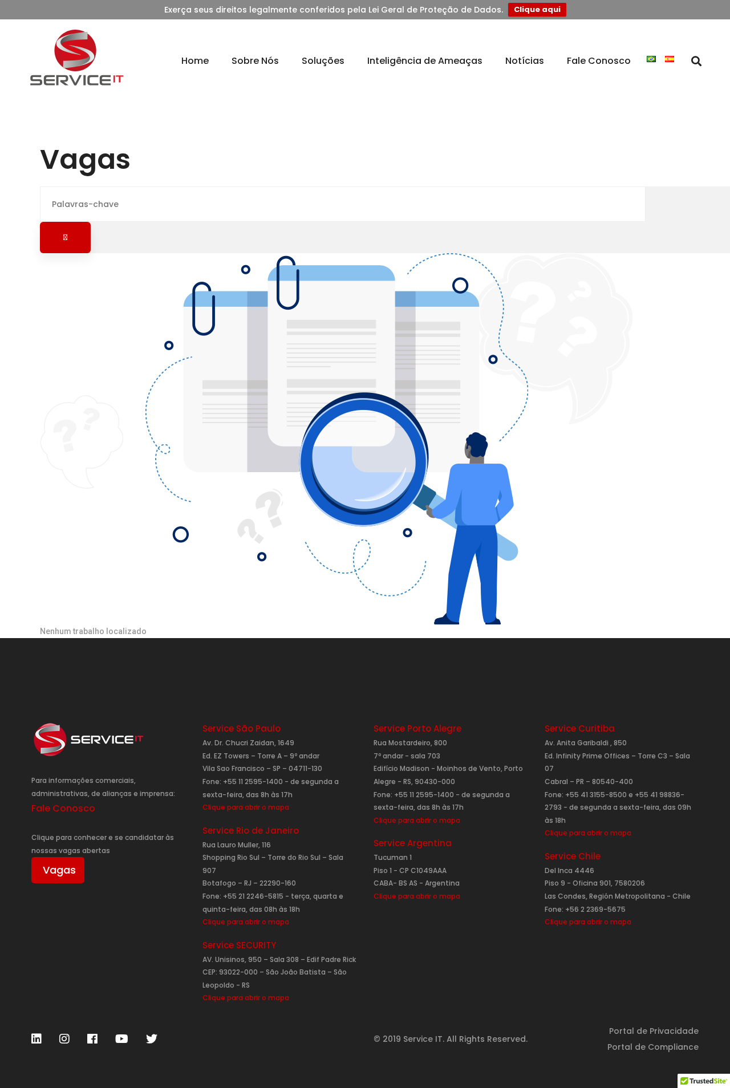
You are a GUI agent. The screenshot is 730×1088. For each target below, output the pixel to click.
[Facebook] (92, 1039)
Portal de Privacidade (654, 1031)
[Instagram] (64, 1039)
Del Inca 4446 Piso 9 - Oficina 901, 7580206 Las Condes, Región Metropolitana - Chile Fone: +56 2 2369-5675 (618, 896)
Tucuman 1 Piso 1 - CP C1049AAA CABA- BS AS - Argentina (417, 876)
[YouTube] (122, 1039)
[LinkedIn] (36, 1039)
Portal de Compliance (653, 1047)
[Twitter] (152, 1039)
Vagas (59, 870)
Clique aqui (537, 9)
